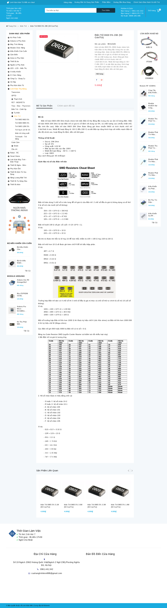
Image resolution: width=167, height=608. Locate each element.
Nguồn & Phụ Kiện (17, 65)
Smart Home (15, 156)
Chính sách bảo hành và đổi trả (147, 2)
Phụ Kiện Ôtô (15, 169)
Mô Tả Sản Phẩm (44, 106)
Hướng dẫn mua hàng (122, 2)
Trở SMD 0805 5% (22, 123)
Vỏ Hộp (13, 82)
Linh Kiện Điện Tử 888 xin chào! (22, 2)
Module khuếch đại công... (152, 106)
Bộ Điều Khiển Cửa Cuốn (19, 243)
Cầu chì (14, 149)
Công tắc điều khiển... (153, 91)
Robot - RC (14, 153)
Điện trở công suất (22, 133)
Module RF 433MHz (148, 86)
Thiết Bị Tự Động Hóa (18, 181)
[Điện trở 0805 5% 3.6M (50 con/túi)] (73, 489)
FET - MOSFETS (18, 102)
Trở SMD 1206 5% (22, 126)
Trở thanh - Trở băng (21, 138)
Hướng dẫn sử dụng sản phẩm (86, 2)
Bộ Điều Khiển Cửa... (22, 248)
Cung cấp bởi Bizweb (41, 605)
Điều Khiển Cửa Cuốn (18, 51)
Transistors (15, 92)
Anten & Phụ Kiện (17, 58)
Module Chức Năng (17, 48)
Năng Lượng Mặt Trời (18, 178)
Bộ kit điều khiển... (21, 262)
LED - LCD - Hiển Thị (18, 68)
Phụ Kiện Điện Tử (17, 85)
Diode (16, 146)
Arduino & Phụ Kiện (18, 41)
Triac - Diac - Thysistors (20, 106)
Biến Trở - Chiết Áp (18, 109)
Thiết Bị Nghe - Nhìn (18, 165)
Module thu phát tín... (152, 120)
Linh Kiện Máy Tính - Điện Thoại (18, 161)
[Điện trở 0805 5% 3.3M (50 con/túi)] (97, 489)
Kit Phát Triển (15, 37)
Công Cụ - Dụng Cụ (17, 78)
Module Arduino (16, 276)
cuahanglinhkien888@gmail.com (46, 573)
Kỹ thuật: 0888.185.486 (131, 16)
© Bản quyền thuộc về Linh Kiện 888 (19, 605)
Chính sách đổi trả (66, 106)
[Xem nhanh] (53, 499)
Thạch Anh (18, 99)
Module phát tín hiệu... (153, 133)
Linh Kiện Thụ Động (18, 89)
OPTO (13, 96)
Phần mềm (106, 2)
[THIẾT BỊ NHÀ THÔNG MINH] (19, 214)
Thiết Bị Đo (14, 61)
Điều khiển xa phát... (152, 188)
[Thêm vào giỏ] (48, 499)
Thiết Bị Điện (15, 184)
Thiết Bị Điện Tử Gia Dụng (18, 173)
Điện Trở (17, 116)
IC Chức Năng (15, 75)
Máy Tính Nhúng (16, 44)
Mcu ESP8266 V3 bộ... (22, 295)
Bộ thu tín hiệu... (152, 201)
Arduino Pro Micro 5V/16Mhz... (22, 309)
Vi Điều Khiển (15, 72)
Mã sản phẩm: (100, 44)
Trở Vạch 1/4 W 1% (22, 130)
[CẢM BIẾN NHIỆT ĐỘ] (149, 56)
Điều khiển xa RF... (152, 215)
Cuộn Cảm (15, 142)
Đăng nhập (68, 2)
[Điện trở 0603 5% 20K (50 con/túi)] (58, 48)
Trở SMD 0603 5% (22, 119)
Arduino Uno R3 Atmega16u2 (23, 281)
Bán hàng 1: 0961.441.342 (132, 11)
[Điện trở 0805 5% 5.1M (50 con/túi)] (50, 489)
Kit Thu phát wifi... (22, 323)
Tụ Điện (17, 113)
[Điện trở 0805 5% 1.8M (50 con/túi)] (120, 489)
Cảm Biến (14, 55)
